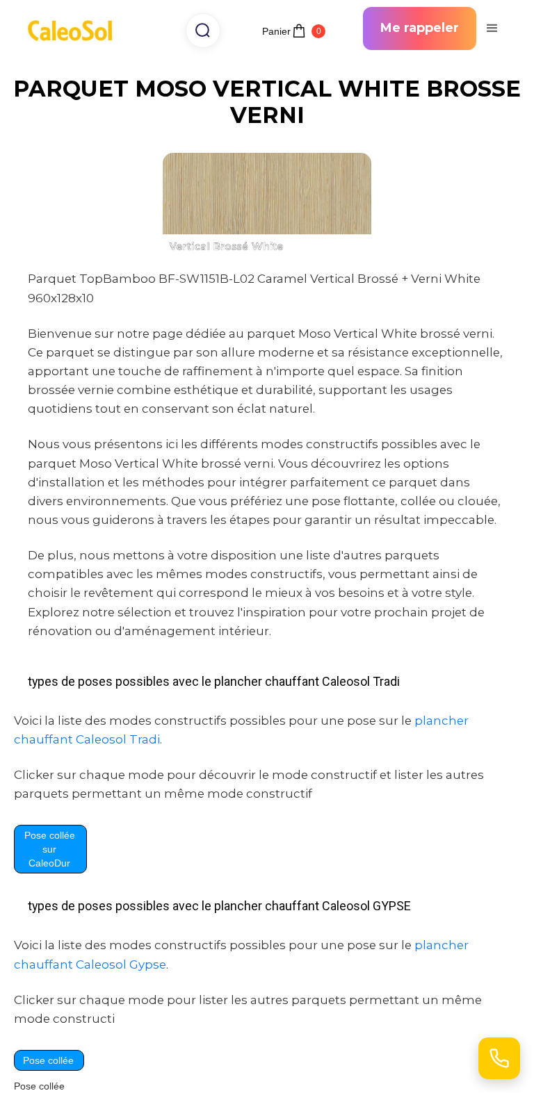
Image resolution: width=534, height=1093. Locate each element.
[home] (74, 28)
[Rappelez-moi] (499, 1058)
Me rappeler (419, 27)
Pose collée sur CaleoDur (49, 849)
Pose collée (48, 1060)
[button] (492, 28)
